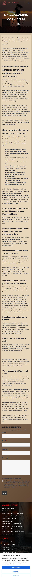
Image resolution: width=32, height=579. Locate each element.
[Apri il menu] (28, 3)
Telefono (5, 449)
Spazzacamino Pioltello (9, 534)
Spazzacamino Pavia (8, 542)
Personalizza (16, 571)
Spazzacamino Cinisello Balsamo (11, 516)
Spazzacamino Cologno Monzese (12, 523)
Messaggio (6, 458)
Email (4, 441)
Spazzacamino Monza (8, 511)
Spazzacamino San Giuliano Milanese (13, 531)
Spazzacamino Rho (7, 521)
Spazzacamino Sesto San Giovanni (12, 513)
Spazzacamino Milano (8, 508)
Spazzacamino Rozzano (9, 529)
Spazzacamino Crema (8, 544)
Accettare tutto (16, 567)
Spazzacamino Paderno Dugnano (12, 526)
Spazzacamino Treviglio (9, 552)
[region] (16, 566)
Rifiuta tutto (16, 575)
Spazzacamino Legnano (9, 518)
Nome (4, 432)
